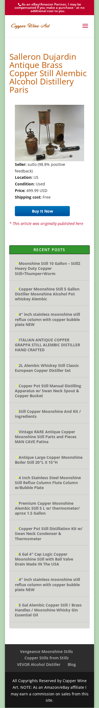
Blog (72, 664)
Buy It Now (42, 211)
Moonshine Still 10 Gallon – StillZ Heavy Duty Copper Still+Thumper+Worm (47, 268)
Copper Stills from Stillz (46, 657)
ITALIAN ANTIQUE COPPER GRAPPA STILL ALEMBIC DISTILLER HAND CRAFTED (47, 344)
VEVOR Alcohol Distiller (39, 664)
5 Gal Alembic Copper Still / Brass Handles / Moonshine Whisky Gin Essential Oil (48, 610)
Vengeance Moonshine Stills (46, 651)
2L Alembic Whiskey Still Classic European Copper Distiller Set (47, 368)
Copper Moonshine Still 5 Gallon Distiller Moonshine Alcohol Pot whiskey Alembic (47, 293)
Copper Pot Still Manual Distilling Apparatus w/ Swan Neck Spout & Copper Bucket (48, 390)
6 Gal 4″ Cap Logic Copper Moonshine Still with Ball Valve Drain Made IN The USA (44, 559)
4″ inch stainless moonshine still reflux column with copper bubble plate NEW (47, 319)
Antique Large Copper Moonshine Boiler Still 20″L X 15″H (48, 460)
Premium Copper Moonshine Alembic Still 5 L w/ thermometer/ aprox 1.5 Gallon (47, 508)
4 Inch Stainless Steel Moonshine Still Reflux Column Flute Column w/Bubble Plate (48, 482)
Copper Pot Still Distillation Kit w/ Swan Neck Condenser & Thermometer (48, 533)
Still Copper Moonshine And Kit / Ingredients (48, 414)
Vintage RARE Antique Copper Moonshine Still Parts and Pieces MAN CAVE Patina (45, 436)
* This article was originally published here (46, 223)
